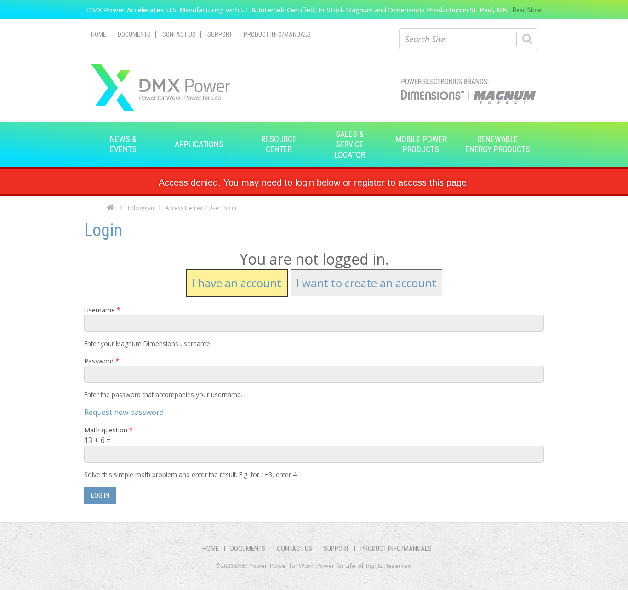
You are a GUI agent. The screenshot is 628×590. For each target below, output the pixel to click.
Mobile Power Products (421, 144)
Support (219, 34)
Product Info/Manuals (277, 34)
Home (98, 34)
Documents (134, 34)
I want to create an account (366, 282)
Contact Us (179, 34)
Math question (108, 429)
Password (101, 361)
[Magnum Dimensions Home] (160, 87)
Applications (199, 144)
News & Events (123, 144)
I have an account (236, 282)
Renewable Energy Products (497, 144)
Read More (527, 10)
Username (102, 310)
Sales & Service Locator (350, 144)
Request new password (124, 412)
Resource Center (279, 144)
